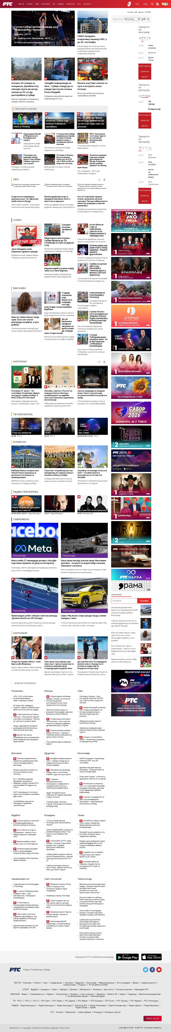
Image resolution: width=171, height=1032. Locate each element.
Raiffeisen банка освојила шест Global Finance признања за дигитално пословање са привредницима (25, 473)
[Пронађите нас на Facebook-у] (152, 969)
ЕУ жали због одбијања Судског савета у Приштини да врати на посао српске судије (26, 707)
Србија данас (56, 983)
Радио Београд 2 (46, 1005)
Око (16, 179)
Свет (80, 691)
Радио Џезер (81, 1007)
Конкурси (98, 1012)
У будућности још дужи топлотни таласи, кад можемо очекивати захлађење (58, 122)
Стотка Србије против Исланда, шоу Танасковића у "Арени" (36, 28)
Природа (132, 994)
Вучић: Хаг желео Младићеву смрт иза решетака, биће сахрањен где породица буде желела (26, 738)
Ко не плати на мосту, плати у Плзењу (24, 125)
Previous (140, 38)
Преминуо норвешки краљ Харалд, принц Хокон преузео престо (92, 730)
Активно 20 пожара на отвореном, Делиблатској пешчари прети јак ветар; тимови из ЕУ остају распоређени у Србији (24, 89)
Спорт (30, 4)
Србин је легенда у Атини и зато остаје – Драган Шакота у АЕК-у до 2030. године (59, 867)
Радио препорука (25, 491)
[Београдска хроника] (131, 363)
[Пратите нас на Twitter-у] (145, 969)
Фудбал (15, 815)
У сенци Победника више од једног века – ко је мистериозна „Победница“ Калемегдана (99, 340)
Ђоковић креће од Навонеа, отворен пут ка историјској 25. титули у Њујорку (89, 864)
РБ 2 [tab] (143, 148)
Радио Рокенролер (117, 1005)
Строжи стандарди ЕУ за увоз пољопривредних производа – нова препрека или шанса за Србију (91, 800)
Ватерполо (85, 989)
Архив (93, 1007)
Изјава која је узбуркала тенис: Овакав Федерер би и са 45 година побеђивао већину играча (92, 844)
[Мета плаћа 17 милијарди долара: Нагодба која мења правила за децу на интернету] (34, 540)
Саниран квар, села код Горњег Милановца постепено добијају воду (59, 804)
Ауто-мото (108, 989)
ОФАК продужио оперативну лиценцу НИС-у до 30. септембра (92, 39)
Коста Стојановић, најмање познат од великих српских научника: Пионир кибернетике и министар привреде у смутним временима (92, 201)
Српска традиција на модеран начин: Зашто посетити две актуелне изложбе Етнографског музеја (92, 394)
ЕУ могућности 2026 (98, 985)
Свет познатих (52, 879)
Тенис (81, 815)
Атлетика (97, 989)
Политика (17, 691)
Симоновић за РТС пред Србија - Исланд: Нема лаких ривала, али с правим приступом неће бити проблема (58, 845)
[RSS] (157, 4)
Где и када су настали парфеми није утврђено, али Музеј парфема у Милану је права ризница (25, 917)
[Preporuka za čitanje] (131, 556)
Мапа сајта (152, 1018)
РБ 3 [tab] (146, 148)
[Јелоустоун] (131, 484)
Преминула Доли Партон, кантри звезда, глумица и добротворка (59, 914)
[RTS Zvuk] (131, 460)
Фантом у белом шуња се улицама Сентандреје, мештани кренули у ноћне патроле (59, 712)
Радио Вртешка (151, 1005)
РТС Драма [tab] (146, 96)
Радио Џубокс (135, 1005)
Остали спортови (124, 989)
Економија (83, 753)
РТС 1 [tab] (143, 39)
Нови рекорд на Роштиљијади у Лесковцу (97, 294)
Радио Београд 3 (65, 1005)
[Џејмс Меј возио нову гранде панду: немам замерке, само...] (84, 595)
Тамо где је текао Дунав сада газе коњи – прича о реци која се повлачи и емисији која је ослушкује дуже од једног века (59, 664)
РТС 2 (28, 1001)
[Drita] (131, 532)
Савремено (21, 519)
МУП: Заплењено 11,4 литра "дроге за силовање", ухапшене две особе (98, 138)
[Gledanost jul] (131, 387)
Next (150, 38)
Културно (20, 361)
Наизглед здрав (97, 996)
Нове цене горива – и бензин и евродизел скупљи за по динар (92, 777)
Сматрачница (69, 985)
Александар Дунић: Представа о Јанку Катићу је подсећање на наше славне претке (58, 924)
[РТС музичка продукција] (131, 681)
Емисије (70, 4)
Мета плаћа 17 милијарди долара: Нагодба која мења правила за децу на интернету (33, 561)
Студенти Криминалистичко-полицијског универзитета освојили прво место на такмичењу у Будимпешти (57, 783)
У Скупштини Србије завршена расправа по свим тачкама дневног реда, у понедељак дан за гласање (65, 139)
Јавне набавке (84, 1012)
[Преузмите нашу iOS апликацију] (151, 957)
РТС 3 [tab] (148, 39)
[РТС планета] (129, 4)
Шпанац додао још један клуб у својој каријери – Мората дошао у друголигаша (98, 250)
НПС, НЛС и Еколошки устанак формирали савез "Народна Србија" (23, 698)
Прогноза (118, 19)
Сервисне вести (148, 983)
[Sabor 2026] (131, 413)
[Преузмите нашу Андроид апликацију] (127, 957)
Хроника (16, 753)
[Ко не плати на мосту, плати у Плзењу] (27, 120)
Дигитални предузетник (150, 994)
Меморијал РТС (142, 989)
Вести (21, 4)
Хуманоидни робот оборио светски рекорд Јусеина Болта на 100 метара (34, 617)
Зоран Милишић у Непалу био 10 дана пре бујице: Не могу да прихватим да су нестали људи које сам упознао (91, 120)
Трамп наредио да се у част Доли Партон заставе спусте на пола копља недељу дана (59, 903)
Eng (145, 4)
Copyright (26, 1028)
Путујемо (74, 994)
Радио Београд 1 (28, 1005)
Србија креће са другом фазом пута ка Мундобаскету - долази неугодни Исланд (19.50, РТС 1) (59, 857)
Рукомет (73, 989)
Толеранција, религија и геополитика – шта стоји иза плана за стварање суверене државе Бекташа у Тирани (58, 722)
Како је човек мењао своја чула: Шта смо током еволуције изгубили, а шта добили (25, 321)
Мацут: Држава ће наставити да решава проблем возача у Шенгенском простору (25, 728)
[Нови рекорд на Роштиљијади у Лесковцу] (82, 297)
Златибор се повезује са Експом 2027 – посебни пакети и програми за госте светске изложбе (92, 473)
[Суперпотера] (131, 244)
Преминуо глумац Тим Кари (58, 896)
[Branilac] (131, 268)
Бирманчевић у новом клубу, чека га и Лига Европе (59, 269)
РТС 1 (20, 1001)
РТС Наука (57, 1001)
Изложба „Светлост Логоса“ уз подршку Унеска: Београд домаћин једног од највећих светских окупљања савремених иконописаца (59, 395)
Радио (60, 4)
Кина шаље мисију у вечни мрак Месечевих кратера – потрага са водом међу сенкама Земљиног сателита (83, 563)
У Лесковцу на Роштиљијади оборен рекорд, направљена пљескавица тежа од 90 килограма (26, 905)
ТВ (54, 4)
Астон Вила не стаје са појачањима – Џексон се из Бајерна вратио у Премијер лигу (98, 230)
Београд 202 (81, 1005)
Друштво (49, 753)
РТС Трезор (122, 1001)
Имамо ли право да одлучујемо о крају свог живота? (26, 507)
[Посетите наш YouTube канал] (159, 969)
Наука (122, 994)
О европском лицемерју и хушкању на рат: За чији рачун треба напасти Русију (24, 198)
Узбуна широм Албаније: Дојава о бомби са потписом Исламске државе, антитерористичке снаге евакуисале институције (58, 700)
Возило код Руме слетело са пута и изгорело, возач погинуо (92, 86)
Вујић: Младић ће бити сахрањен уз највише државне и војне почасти (59, 795)
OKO (37, 4)
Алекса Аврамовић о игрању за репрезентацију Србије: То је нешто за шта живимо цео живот (59, 833)
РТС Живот (83, 1001)
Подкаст (82, 985)
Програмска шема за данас (145, 71)
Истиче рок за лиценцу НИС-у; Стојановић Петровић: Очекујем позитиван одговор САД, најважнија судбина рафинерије (92, 787)
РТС (79, 4)
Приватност (14, 1028)
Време (136, 983)
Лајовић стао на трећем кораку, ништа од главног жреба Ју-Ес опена (91, 854)
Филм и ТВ (112, 994)
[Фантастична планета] (131, 292)
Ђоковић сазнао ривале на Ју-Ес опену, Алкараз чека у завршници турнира (92, 834)
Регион (48, 691)
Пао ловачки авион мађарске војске (58, 743)
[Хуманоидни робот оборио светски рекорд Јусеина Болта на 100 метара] (34, 595)
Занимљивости (20, 879)
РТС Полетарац (151, 1001)
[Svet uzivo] (131, 340)
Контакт (60, 1012)
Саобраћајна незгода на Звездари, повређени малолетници (23, 803)
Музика (50, 994)
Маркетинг (71, 1012)
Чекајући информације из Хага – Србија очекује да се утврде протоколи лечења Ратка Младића (58, 87)
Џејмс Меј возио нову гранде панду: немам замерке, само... (83, 617)
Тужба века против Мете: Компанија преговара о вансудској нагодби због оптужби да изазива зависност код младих (92, 924)
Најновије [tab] (116, 594)
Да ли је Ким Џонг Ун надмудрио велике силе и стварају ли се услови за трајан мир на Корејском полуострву (92, 664)
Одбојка (63, 989)
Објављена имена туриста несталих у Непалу (90, 722)
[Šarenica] (131, 508)
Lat (137, 4)
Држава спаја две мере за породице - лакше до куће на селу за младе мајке (91, 769)
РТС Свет (45, 1001)
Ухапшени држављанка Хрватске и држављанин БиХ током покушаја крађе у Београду (25, 761)
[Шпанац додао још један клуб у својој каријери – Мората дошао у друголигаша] (82, 249)
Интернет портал (113, 1012)
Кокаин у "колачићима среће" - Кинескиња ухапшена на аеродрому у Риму (91, 739)
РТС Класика (96, 1001)
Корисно (19, 442)
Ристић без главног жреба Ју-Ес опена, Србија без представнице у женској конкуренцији (92, 824)
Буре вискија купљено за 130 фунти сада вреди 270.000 (25, 926)
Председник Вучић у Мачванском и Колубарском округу (32, 137)
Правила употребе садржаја (45, 1028)
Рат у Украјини (123, 983)
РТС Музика (135, 1001)
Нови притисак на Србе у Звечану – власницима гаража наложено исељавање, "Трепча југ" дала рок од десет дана (26, 717)
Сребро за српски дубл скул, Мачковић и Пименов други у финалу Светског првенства (98, 269)
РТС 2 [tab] (145, 39)
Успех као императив (26, 430)
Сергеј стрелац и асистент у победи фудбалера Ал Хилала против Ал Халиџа (26, 823)
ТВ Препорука (23, 414)
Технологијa (84, 879)
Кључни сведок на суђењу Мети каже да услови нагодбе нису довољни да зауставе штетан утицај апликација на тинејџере (92, 901)
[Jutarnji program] (131, 316)
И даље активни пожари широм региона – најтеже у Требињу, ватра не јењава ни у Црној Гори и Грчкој (59, 733)
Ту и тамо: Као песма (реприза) (92, 510)
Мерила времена (106, 983)
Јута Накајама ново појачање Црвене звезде (24, 250)
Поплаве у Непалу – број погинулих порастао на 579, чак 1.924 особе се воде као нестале (65, 159)
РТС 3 (36, 1001)
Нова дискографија (54, 510)
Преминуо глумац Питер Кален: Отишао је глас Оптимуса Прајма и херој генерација (58, 887)
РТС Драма (70, 1001)
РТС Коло (109, 1001)
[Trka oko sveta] (131, 220)
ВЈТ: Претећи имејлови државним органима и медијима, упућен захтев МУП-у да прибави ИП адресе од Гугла (26, 783)
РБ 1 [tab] (140, 148)
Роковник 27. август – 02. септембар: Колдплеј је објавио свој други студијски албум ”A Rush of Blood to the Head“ (25, 394)
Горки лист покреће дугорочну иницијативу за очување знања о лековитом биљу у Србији (58, 472)
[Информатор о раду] (131, 705)
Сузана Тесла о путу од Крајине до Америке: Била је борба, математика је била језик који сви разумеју (99, 317)
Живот (25, 994)
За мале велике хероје (77, 996)
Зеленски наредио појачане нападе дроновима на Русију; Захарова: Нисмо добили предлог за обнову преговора (92, 161)
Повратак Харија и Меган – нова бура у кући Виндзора (26, 662)
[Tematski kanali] (131, 580)
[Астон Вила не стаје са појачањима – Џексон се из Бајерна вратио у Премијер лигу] (82, 229)
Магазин (46, 4)
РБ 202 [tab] (150, 148)
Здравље (100, 994)
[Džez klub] (131, 437)
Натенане (20, 633)
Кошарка (49, 815)
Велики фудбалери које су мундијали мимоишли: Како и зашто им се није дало (57, 198)
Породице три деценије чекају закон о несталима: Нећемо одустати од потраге (32, 159)
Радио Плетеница (98, 1005)
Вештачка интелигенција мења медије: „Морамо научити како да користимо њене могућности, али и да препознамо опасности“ (92, 888)
